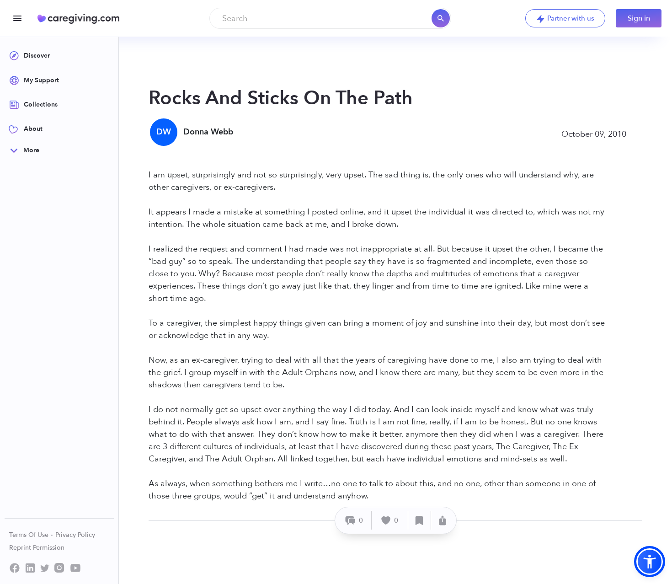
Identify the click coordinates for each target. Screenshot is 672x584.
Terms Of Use (29, 534)
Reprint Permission (36, 547)
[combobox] (330, 18)
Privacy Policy (75, 534)
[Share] (442, 520)
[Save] (419, 520)
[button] (649, 561)
